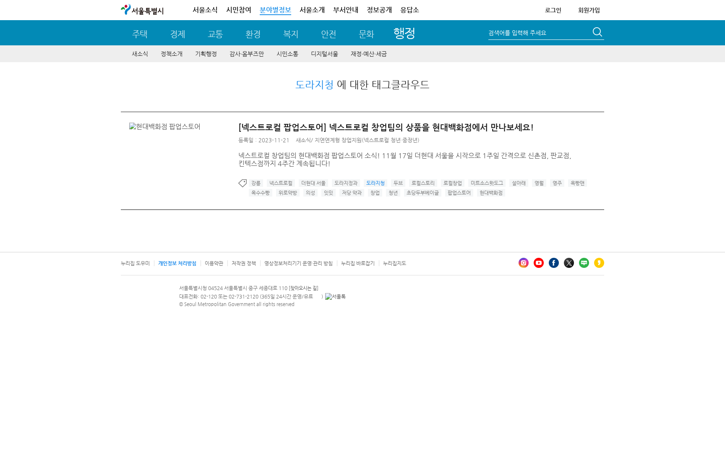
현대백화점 (491, 193)
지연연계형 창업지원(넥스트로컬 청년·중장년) (367, 140)
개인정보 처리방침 (177, 263)
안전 (328, 34)
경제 (177, 34)
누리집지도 (394, 263)
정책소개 (172, 53)
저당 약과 (352, 193)
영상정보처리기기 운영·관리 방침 (298, 263)
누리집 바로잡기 (358, 263)
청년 (393, 193)
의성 (310, 193)
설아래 (519, 183)
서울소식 (205, 10)
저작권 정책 (244, 263)
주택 (139, 34)
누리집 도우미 (135, 263)
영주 (557, 183)
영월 (539, 183)
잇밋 (328, 193)
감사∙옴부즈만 (246, 53)
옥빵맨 (577, 183)
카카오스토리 (599, 263)
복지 (290, 34)
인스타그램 (524, 263)
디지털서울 (324, 53)
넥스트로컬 (280, 183)
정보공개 (379, 10)
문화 (366, 34)
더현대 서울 (313, 183)
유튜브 (539, 263)
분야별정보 (275, 10)
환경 (253, 34)
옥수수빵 (260, 193)
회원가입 (589, 10)
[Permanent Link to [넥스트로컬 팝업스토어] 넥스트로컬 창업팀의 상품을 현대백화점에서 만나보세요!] (167, 127)
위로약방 (288, 193)
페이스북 (554, 263)
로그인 (553, 10)
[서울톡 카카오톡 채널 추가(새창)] (335, 296)
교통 (215, 34)
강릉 (256, 183)
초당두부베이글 (423, 193)
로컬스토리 (423, 183)
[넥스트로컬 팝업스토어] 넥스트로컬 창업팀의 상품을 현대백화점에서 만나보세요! (386, 127)
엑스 (569, 263)
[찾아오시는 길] (303, 288)
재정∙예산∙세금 (369, 53)
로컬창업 (452, 183)
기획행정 (206, 53)
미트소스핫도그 (487, 183)
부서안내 (345, 10)
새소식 (140, 53)
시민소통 (287, 53)
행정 (404, 33)
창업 (375, 193)
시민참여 (238, 10)
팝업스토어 (459, 193)
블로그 (584, 263)
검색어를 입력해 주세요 (517, 32)
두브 (398, 183)
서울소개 (312, 10)
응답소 (409, 10)
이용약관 (214, 263)
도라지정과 (345, 183)
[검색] (598, 33)
